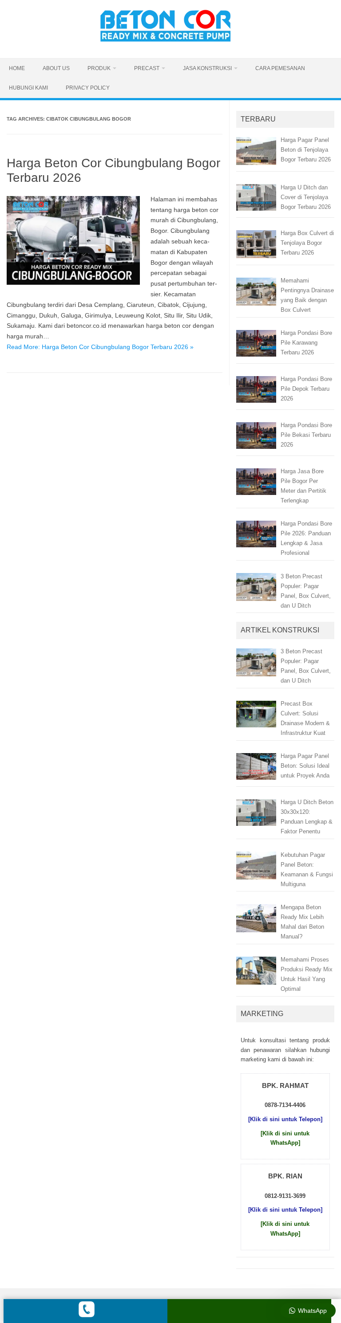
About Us (56, 68)
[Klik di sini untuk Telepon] (285, 1119)
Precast (146, 68)
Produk (99, 68)
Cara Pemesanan (280, 68)
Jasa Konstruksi (207, 68)
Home (17, 68)
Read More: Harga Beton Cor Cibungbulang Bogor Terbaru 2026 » (100, 346)
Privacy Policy (88, 88)
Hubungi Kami (28, 88)
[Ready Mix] (170, 43)
